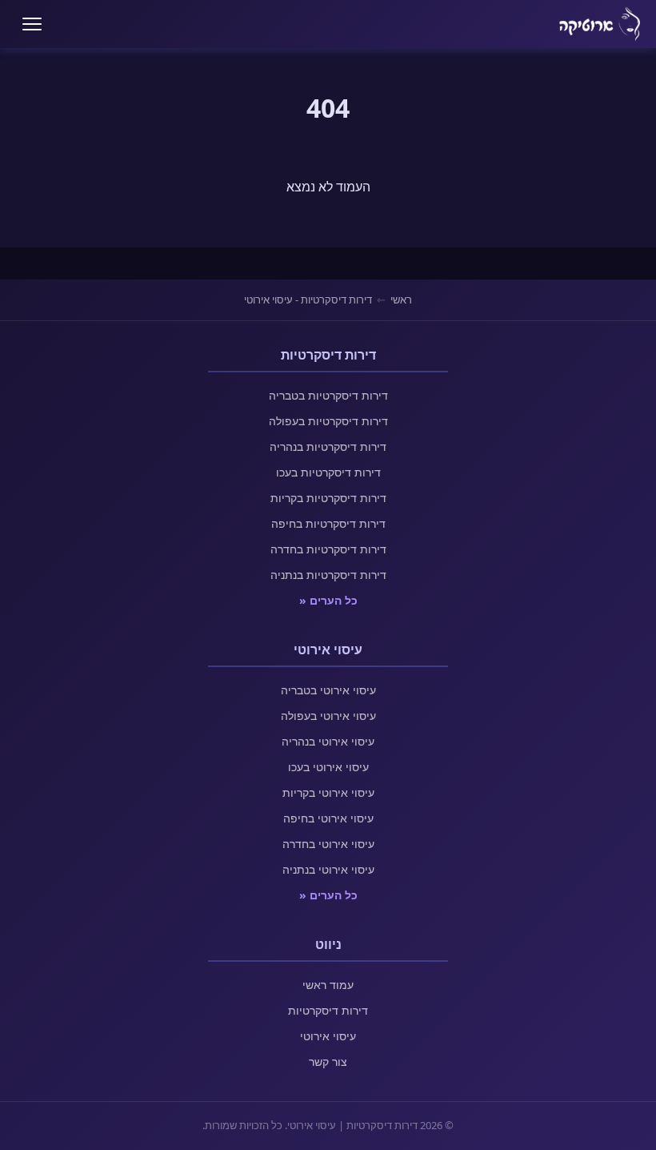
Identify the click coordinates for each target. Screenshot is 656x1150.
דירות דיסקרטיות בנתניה (328, 574)
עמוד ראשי (328, 984)
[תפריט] (32, 24)
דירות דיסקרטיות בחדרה (328, 549)
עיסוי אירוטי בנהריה (328, 741)
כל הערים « (328, 600)
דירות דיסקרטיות (328, 1010)
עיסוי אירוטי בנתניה (328, 869)
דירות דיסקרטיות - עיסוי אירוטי (308, 299)
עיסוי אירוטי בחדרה (328, 843)
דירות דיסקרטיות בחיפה (328, 523)
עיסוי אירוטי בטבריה (328, 690)
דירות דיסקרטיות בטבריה (328, 395)
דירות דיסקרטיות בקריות (328, 497)
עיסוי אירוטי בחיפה (328, 818)
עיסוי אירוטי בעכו (328, 766)
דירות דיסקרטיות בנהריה (328, 446)
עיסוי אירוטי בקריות (328, 792)
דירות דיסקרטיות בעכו (328, 472)
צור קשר (328, 1061)
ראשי (401, 299)
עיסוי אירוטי (328, 1035)
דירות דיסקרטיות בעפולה (328, 420)
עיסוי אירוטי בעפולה (328, 715)
